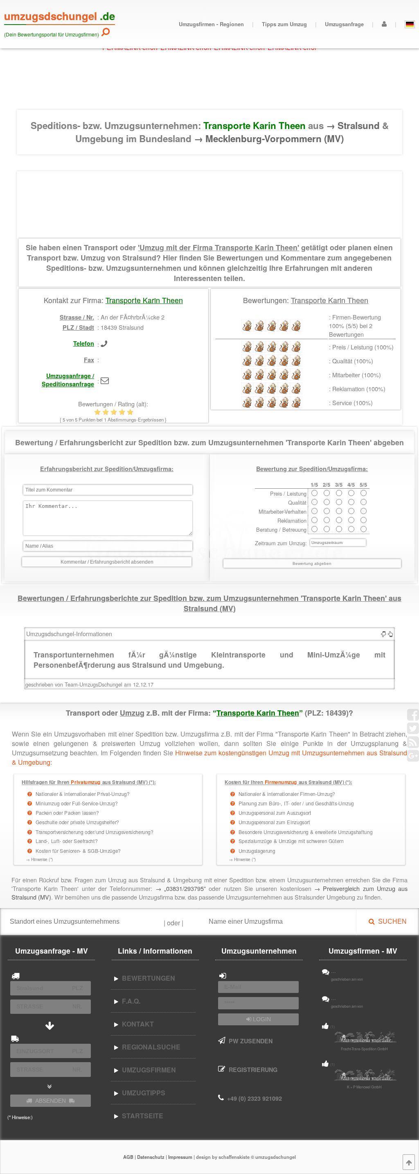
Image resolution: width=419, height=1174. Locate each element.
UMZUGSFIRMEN (147, 1069)
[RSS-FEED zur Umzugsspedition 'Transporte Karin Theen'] (413, 744)
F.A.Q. (129, 1001)
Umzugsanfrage (344, 24)
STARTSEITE (141, 1115)
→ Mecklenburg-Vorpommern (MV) (269, 138)
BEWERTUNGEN (147, 978)
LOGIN (261, 1019)
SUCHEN (391, 921)
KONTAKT (136, 1024)
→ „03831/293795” (180, 888)
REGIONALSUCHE (149, 1047)
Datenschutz (150, 1157)
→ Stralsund (354, 125)
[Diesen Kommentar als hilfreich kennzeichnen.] (390, 633)
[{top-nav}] (409, 1162)
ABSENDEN (50, 1100)
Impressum (180, 1157)
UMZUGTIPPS (142, 1092)
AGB (128, 1157)
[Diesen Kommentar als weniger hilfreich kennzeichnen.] (383, 633)
